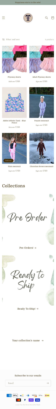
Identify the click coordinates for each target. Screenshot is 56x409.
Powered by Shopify (35, 404)
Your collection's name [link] (26, 340)
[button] (3, 18)
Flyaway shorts (14, 77)
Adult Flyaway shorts (42, 77)
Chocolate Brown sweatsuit (41, 166)
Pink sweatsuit (14, 166)
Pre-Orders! (26, 248)
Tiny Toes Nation (25, 404)
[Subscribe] (48, 383)
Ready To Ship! (26, 308)
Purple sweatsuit (41, 121)
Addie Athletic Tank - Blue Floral (14, 122)
